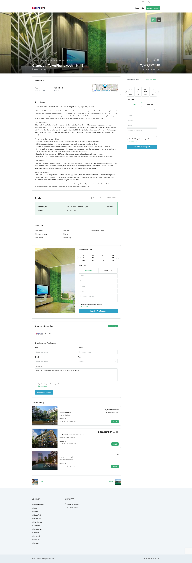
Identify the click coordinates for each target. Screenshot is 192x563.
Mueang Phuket (39, 504)
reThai (63, 421)
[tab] (153, 19)
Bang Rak (37, 539)
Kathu (35, 508)
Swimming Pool (98, 230)
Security (68, 237)
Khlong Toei (37, 518)
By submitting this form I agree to (91, 306)
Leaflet (98, 90)
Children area (42, 234)
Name (37, 348)
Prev (41, 482)
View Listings (112, 326)
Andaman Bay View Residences (72, 435)
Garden (40, 237)
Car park (40, 230)
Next (111, 482)
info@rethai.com (72, 508)
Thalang (36, 532)
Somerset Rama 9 (66, 457)
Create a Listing (152, 8)
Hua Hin (36, 511)
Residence (44, 60)
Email (37, 357)
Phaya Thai (37, 515)
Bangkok (36, 543)
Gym (67, 230)
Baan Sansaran (65, 413)
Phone (80, 348)
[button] (105, 85)
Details (115, 422)
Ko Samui (37, 536)
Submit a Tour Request (98, 311)
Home (137, 8)
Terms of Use (85, 307)
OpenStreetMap (106, 90)
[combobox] (98, 275)
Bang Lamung (38, 529)
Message (38, 366)
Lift (66, 234)
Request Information (44, 392)
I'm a (79, 357)
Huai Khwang (38, 522)
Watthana (37, 525)
